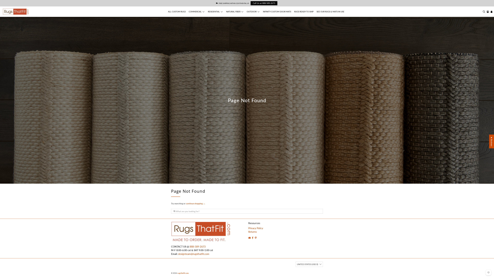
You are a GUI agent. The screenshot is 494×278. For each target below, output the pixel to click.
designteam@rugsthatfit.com (193, 253)
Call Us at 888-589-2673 (264, 3)
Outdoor (252, 11)
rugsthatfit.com (183, 273)
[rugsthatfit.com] (16, 11)
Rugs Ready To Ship (304, 11)
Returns (252, 231)
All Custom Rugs (177, 11)
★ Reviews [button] (491, 141)
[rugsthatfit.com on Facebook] (252, 238)
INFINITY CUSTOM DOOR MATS (277, 11)
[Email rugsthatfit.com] (249, 238)
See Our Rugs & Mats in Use (330, 11)
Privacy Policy (255, 228)
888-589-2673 (198, 246)
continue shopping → (195, 203)
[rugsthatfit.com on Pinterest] (255, 238)
